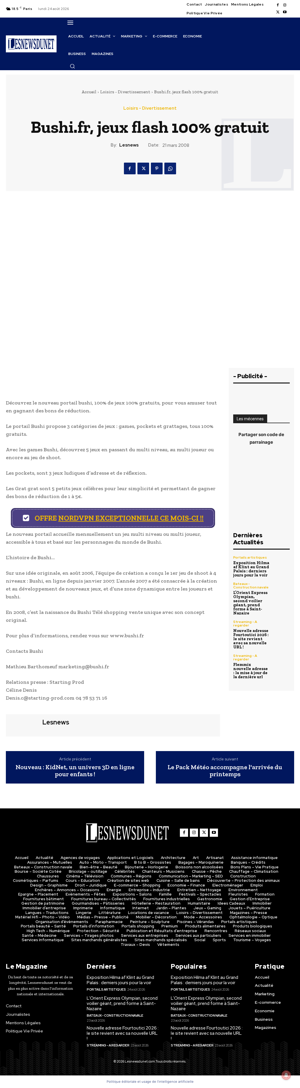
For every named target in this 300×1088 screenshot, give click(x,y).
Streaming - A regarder (245, 623)
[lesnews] (23, 725)
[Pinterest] (157, 168)
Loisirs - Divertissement (125, 91)
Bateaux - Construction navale (251, 585)
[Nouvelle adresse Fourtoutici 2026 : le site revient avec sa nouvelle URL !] (281, 628)
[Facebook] (277, 5)
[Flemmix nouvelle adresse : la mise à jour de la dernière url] (281, 662)
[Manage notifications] (286, 1075)
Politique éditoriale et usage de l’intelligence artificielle (150, 1082)
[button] (72, 66)
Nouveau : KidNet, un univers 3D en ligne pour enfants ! (75, 771)
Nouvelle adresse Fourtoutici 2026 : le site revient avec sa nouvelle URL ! (251, 639)
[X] (277, 12)
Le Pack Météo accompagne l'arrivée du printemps (225, 771)
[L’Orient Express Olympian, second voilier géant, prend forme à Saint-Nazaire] (281, 590)
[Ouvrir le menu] (70, 22)
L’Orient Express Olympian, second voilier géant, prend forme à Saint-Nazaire (250, 603)
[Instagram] (284, 5)
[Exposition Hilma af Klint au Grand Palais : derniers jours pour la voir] (281, 564)
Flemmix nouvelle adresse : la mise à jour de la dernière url (250, 670)
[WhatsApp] (170, 168)
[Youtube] (284, 12)
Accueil (88, 91)
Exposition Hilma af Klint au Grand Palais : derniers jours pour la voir (251, 569)
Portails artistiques (250, 557)
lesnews (129, 145)
